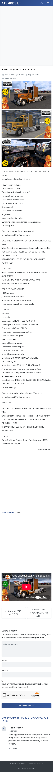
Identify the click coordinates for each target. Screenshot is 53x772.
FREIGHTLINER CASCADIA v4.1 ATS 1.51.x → (39, 613)
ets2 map (22, 768)
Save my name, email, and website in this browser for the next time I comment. (25, 685)
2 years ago (13, 731)
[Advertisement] (26, 36)
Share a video (10, 78)
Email (5, 670)
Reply (14, 749)
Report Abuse (33, 75)
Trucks (21, 75)
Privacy (40, 764)
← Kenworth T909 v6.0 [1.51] (14, 613)
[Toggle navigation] (48, 3)
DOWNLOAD (8, 512)
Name (5, 660)
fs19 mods (31, 768)
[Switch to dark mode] (41, 3)
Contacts (32, 764)
